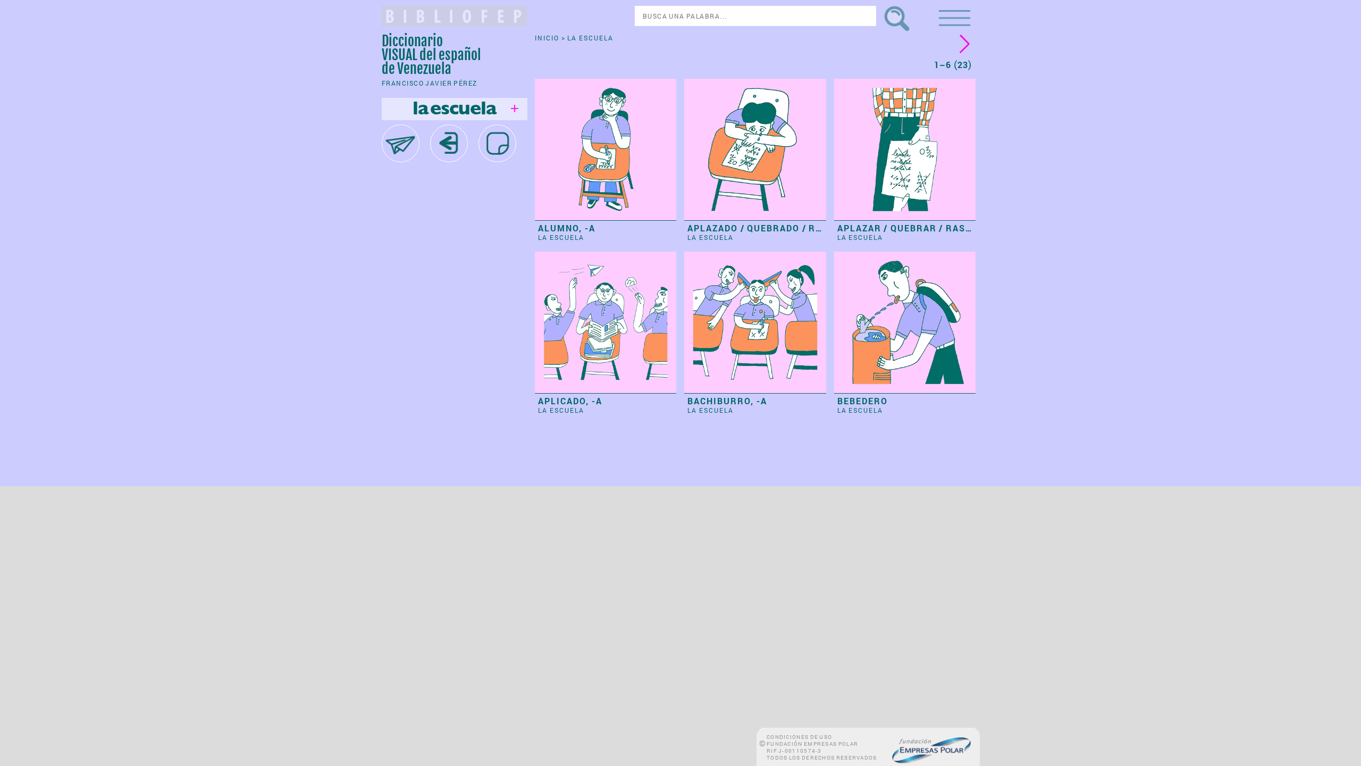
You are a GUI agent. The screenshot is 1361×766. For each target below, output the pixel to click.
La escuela (561, 237)
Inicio (548, 38)
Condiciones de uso (799, 737)
